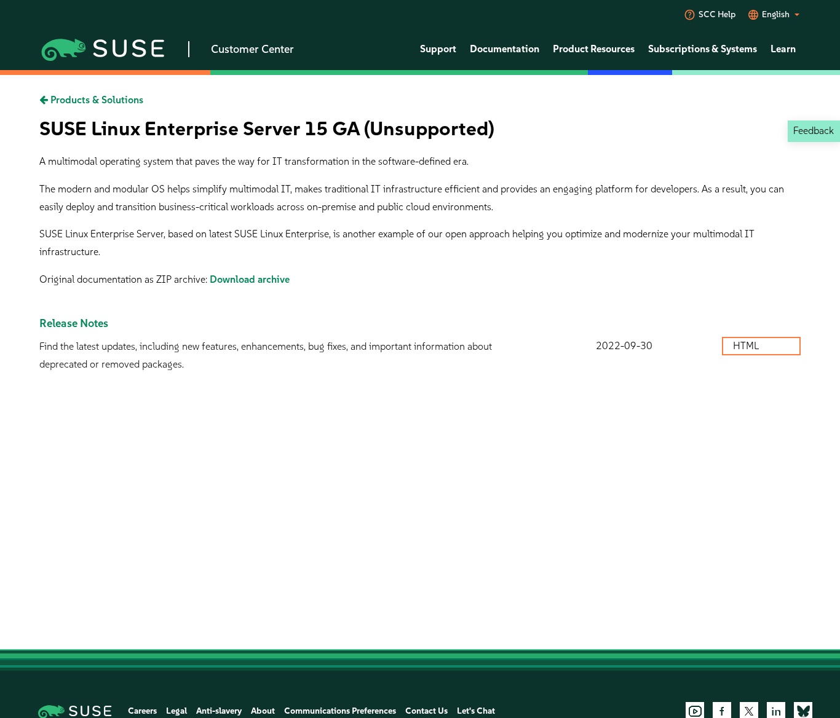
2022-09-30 (624, 346)
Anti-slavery (219, 711)
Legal (176, 711)
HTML (747, 346)
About (263, 711)
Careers (142, 711)
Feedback (813, 130)
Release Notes (73, 323)
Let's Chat (476, 711)
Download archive (250, 279)
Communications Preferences (340, 711)
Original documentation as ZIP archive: (124, 279)
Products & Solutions (95, 100)
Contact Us (426, 711)
